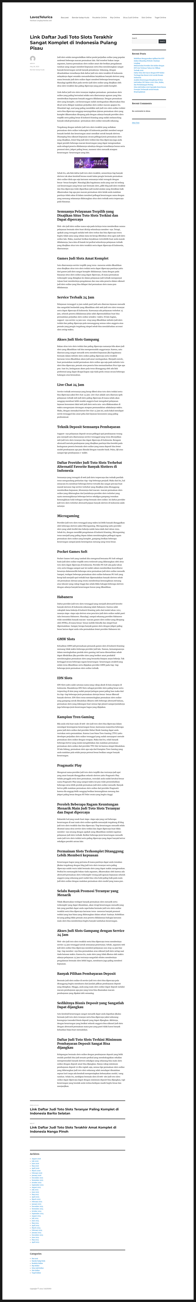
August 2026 (36, 1159)
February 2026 (37, 1173)
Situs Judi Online (130, 17)
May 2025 (35, 1195)
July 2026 (35, 1161)
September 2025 (38, 1185)
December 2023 (37, 1235)
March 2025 (36, 1199)
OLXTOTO (47, 1289)
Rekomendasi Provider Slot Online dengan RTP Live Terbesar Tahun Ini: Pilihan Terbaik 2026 (149, 68)
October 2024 (36, 1211)
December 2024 (37, 1206)
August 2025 (36, 1187)
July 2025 (35, 1190)
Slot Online (147, 17)
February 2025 (37, 1202)
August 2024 (36, 1216)
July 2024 (35, 1218)
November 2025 (37, 1180)
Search (134, 38)
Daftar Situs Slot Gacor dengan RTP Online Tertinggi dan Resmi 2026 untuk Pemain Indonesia (149, 75)
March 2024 (36, 1228)
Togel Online (160, 17)
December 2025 (37, 1178)
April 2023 (35, 1242)
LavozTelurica (41, 17)
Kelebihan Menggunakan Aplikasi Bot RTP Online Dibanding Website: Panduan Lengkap (149, 61)
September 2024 (38, 1214)
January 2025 (36, 1204)
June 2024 (35, 1221)
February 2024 (37, 1230)
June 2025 (35, 1192)
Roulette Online (99, 17)
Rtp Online (115, 17)
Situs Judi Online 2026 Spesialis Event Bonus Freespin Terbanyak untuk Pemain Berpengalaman (150, 89)
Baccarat (65, 17)
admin (32, 63)
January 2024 (36, 1233)
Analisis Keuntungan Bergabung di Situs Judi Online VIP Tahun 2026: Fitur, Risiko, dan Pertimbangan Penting (149, 82)
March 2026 (36, 1171)
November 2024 (37, 1209)
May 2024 (35, 1223)
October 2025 (36, 1183)
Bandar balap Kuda (80, 17)
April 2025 (35, 1197)
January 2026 (36, 1175)
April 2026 (35, 1168)
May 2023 (35, 1240)
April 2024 (35, 1226)
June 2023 (35, 1237)
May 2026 (35, 1166)
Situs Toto (135, 123)
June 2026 (35, 1164)
